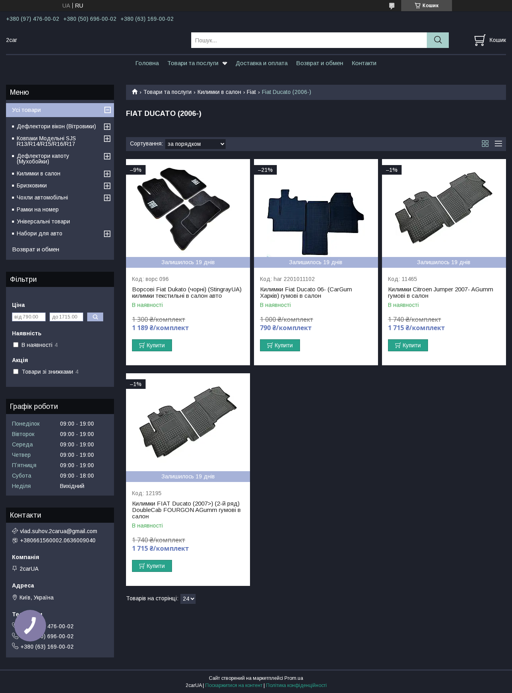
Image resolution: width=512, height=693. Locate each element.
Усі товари (26, 109)
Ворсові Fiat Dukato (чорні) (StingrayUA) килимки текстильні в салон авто (187, 292)
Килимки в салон (219, 92)
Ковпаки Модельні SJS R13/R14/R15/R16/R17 (46, 141)
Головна (147, 63)
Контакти (364, 63)
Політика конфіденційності (296, 685)
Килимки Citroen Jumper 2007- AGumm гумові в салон (440, 292)
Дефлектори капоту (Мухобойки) (43, 159)
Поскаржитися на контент (233, 685)
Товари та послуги (192, 63)
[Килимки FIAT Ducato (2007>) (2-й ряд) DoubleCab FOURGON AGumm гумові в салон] (188, 422)
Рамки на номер (38, 209)
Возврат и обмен (319, 63)
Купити (156, 345)
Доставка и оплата (262, 63)
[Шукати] (438, 40)
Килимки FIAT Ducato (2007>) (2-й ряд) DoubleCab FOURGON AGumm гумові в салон (186, 510)
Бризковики (32, 185)
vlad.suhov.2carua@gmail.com (58, 531)
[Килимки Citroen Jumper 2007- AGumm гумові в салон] (444, 208)
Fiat (251, 92)
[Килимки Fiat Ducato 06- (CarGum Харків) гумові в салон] (316, 208)
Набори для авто (39, 233)
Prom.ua (293, 678)
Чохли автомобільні (42, 197)
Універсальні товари (43, 221)
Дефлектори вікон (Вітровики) (56, 126)
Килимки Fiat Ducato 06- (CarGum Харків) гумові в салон (306, 292)
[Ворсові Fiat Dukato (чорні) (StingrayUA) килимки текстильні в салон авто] (188, 208)
